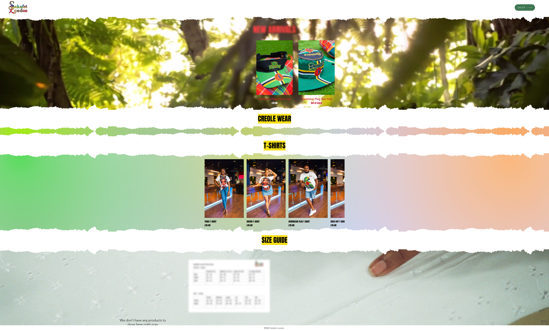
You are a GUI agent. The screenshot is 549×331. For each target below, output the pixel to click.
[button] (229, 286)
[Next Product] (340, 188)
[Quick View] (274, 67)
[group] (295, 72)
